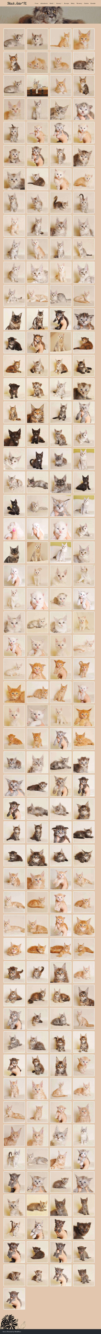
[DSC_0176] (37, 1089)
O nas (36, 3)
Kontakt (93, 3)
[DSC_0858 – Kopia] (14, 972)
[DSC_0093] (84, 63)
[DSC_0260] (37, 436)
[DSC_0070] (14, 529)
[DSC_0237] (37, 156)
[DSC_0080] (37, 529)
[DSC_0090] (37, 412)
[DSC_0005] (84, 109)
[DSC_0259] (14, 1042)
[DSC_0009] (84, 39)
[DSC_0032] (84, 156)
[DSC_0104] (14, 1182)
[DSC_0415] (37, 995)
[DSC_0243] (61, 622)
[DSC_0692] (14, 855)
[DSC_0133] (84, 202)
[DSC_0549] (61, 1065)
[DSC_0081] (61, 226)
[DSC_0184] (61, 342)
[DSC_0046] (37, 902)
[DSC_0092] (37, 646)
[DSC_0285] (61, 576)
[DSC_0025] (61, 366)
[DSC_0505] (61, 692)
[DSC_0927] (14, 1065)
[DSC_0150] (14, 646)
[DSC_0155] (84, 716)
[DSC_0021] (61, 389)
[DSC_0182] (84, 972)
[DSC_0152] (14, 949)
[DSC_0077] (37, 1275)
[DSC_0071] (37, 1182)
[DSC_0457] (37, 1135)
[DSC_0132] (37, 63)
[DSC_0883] (61, 1112)
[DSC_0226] (14, 739)
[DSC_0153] (61, 179)
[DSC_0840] (84, 1065)
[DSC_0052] (37, 202)
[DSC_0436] (84, 622)
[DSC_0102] (84, 1252)
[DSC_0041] (14, 342)
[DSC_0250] (14, 319)
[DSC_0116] (84, 342)
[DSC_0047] (37, 879)
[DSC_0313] (14, 1229)
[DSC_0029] (61, 1275)
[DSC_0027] (84, 1135)
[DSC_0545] (14, 762)
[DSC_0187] (61, 272)
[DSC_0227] (37, 319)
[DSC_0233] (37, 1205)
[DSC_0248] (14, 552)
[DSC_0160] (37, 296)
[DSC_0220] (37, 389)
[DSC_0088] (37, 342)
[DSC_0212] (14, 995)
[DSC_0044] (14, 202)
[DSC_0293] (37, 972)
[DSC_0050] (84, 319)
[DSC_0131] (14, 506)
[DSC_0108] (14, 179)
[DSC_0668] (61, 762)
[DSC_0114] (61, 109)
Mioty (73, 3)
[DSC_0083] (61, 459)
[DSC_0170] (14, 249)
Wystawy (79, 3)
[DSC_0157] (84, 366)
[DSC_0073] (14, 366)
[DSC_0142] (61, 133)
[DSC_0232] (61, 786)
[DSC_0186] (84, 226)
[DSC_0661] (37, 762)
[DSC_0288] (84, 576)
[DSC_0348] (14, 459)
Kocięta (66, 3)
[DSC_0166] (14, 156)
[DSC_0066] (84, 272)
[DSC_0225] (61, 1159)
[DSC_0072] (61, 296)
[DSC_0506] (37, 692)
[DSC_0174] (37, 272)
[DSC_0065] (37, 576)
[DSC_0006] (14, 599)
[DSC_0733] (84, 786)
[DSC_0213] (84, 1019)
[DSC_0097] (14, 902)
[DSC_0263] (61, 739)
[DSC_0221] (84, 179)
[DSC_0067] (61, 482)
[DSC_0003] (14, 1299)
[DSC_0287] (14, 669)
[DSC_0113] (61, 599)
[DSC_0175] (37, 109)
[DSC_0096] (37, 133)
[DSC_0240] (61, 552)
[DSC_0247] (84, 459)
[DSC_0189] (84, 133)
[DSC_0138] (84, 925)
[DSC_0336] (84, 762)
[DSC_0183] (14, 226)
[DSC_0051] (84, 86)
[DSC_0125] (37, 1252)
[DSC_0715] (61, 809)
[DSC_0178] (37, 832)
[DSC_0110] (61, 529)
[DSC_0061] (14, 133)
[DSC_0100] (14, 925)
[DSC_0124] (37, 179)
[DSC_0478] (14, 622)
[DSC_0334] (61, 436)
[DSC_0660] (61, 832)
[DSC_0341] (84, 599)
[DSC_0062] (37, 482)
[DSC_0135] (61, 716)
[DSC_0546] (84, 646)
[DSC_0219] (84, 552)
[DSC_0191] (84, 692)
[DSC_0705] (61, 902)
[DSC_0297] (37, 1229)
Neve (4, 1332)
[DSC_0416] (14, 1019)
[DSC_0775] (61, 925)
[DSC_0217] (37, 86)
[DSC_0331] (37, 1112)
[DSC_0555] (61, 1019)
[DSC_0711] (37, 809)
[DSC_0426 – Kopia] (61, 995)
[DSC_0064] (84, 832)
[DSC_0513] (37, 739)
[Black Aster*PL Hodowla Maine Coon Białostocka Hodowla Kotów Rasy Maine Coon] (17, 3)
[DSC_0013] (14, 879)
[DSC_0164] (14, 86)
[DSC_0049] (37, 366)
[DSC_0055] (14, 692)
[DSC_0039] (37, 1159)
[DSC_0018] (61, 86)
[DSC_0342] (84, 436)
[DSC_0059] (14, 63)
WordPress (17, 1332)
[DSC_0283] (37, 249)
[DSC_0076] (14, 412)
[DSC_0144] (61, 63)
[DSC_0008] (61, 319)
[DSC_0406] (84, 669)
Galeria (86, 3)
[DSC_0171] (14, 39)
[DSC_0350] (84, 1112)
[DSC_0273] (84, 389)
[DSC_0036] (61, 249)
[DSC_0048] (61, 1182)
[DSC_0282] (61, 1205)
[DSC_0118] (61, 669)
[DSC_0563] (14, 786)
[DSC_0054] (61, 855)
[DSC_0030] (61, 202)
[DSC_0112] (84, 296)
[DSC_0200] (14, 389)
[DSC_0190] (37, 39)
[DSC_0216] (37, 949)
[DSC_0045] (84, 1275)
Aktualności (44, 3)
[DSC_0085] (14, 296)
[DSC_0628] (84, 739)
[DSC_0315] (37, 786)
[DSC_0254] (84, 506)
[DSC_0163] (61, 1229)
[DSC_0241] (37, 1019)
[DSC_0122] (84, 482)
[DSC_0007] (61, 39)
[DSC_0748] (14, 809)
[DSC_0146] (14, 109)
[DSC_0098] (37, 459)
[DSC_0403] (61, 1042)
